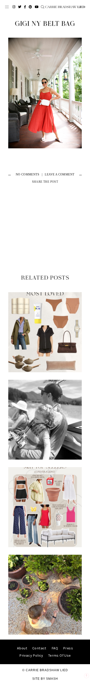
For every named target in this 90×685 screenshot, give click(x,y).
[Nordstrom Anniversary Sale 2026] (45, 371)
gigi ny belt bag (45, 24)
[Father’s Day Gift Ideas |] (45, 458)
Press (68, 648)
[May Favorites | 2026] (45, 546)
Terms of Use (59, 655)
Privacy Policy (31, 655)
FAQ (55, 648)
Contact (39, 648)
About (22, 648)
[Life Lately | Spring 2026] (45, 633)
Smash (52, 678)
